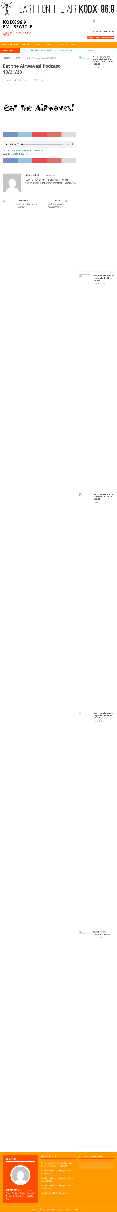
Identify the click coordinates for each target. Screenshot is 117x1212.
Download (38, 150)
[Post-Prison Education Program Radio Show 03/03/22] (84, 485)
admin (27, 80)
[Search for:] (100, 50)
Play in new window (21, 150)
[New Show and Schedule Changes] (84, 1141)
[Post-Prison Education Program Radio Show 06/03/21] (84, 923)
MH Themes (81, 1209)
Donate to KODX (10, 45)
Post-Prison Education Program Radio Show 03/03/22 (103, 278)
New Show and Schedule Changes (101, 933)
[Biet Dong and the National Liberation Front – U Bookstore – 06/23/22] (84, 266)
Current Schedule (68, 45)
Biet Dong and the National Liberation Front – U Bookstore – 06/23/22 (102, 60)
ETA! (36, 80)
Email (15, 153)
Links (50, 45)
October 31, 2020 (13, 80)
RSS (22, 153)
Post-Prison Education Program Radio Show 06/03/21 (103, 715)
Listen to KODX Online (103, 31)
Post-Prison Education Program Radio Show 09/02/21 (103, 496)
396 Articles (49, 175)
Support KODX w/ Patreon (100, 37)
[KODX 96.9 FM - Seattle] (58, 14)
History (26, 45)
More (29, 153)
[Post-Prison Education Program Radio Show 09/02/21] (84, 704)
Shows (38, 45)
